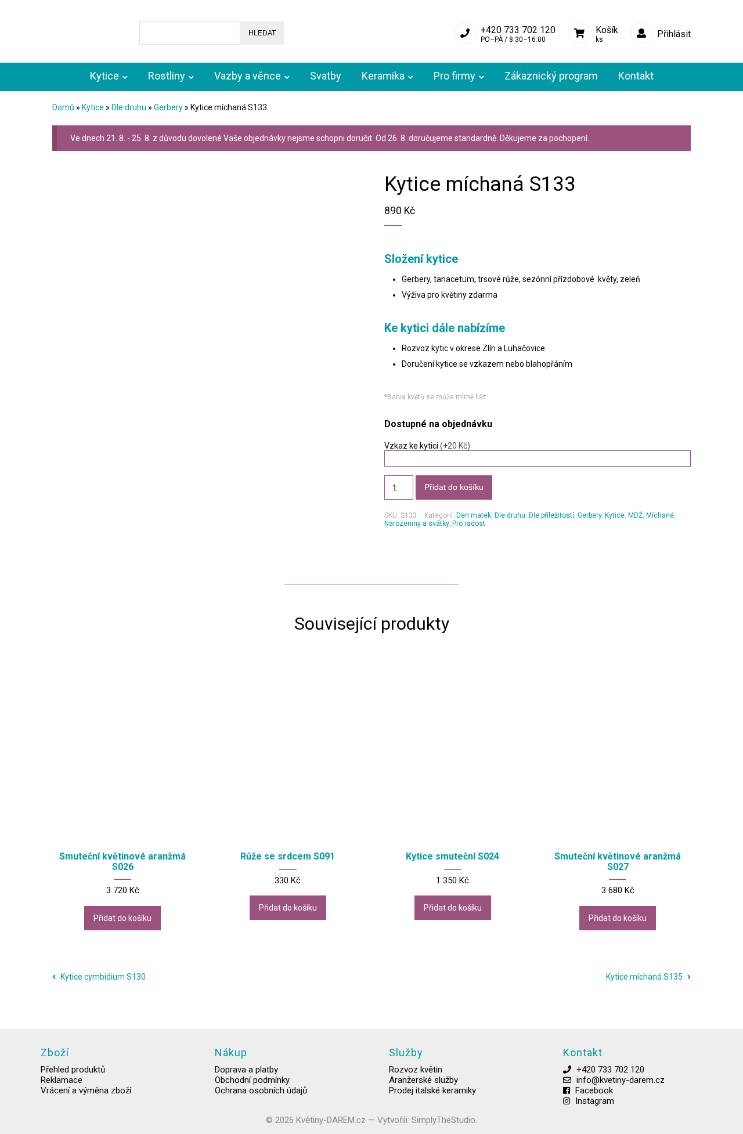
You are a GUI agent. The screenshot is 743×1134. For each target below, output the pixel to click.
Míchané (660, 515)
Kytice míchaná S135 (645, 976)
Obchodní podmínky (252, 1080)
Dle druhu (128, 107)
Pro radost (468, 523)
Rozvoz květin (415, 1069)
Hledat (262, 33)
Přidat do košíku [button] (122, 918)
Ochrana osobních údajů (261, 1090)
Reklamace (61, 1080)
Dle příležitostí (551, 515)
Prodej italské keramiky (432, 1090)
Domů (63, 107)
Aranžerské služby (423, 1080)
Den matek (473, 515)
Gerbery (168, 107)
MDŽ (635, 515)
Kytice (93, 107)
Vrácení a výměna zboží (86, 1090)
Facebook (594, 1090)
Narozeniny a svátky (416, 523)
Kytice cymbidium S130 (102, 976)
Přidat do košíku (454, 487)
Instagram (594, 1101)
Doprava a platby (246, 1069)
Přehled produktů (73, 1069)
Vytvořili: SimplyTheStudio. (427, 1120)
